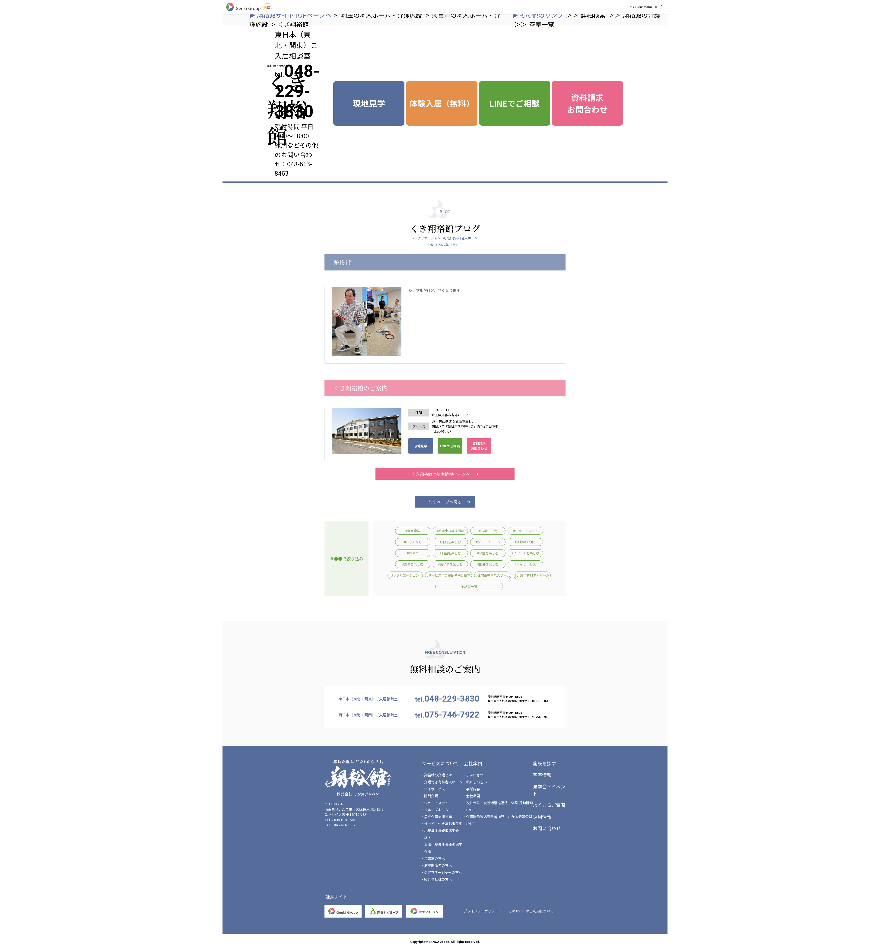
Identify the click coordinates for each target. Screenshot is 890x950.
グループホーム (436, 809)
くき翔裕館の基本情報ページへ (440, 474)
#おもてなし (413, 542)
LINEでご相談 (514, 103)
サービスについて (440, 763)
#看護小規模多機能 (450, 530)
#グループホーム (488, 542)
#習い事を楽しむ (450, 564)
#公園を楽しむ (488, 553)
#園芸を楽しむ (488, 564)
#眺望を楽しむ (450, 553)
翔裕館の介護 (641, 14)
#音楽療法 (412, 530)
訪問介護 (431, 795)
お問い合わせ (547, 828)
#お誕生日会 (488, 530)
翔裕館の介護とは (438, 774)
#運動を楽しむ (450, 542)
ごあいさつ (474, 774)
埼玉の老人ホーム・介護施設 (382, 14)
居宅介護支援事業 (438, 816)
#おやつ (413, 553)
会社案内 (473, 763)
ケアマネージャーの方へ (443, 872)
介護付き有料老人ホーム (443, 781)
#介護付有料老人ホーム (460, 238)
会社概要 (473, 795)
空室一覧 (541, 24)
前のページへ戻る (445, 502)
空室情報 (542, 775)
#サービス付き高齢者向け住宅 (448, 575)
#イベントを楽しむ (525, 553)
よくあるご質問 (549, 805)
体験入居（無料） (441, 103)
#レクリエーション (426, 238)
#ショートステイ (525, 530)
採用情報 (542, 816)
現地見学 (369, 103)
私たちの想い (476, 781)
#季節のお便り (525, 542)
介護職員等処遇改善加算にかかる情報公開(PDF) (499, 820)
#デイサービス (525, 564)
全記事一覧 (469, 586)
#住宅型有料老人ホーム (493, 575)
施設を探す (544, 763)
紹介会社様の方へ (438, 879)
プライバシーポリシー (481, 911)
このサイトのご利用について (531, 911)
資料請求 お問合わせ (587, 103)
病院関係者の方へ (438, 865)
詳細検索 (593, 14)
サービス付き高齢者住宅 (443, 823)
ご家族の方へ (434, 858)
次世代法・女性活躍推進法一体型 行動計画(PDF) (499, 806)
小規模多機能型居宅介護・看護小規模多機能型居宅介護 (443, 841)
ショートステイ (436, 802)
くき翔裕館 (293, 24)
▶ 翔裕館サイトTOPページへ (290, 14)
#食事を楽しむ (412, 564)
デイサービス (434, 788)
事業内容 (473, 788)
